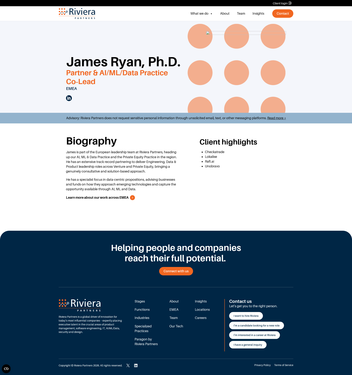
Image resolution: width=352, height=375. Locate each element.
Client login (280, 3)
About (225, 13)
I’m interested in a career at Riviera (255, 335)
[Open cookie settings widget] (6, 368)
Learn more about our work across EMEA (97, 197)
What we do (199, 13)
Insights (258, 13)
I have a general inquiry (248, 344)
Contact (283, 13)
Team (241, 13)
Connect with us (176, 271)
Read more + (276, 118)
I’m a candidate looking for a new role (257, 325)
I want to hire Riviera (246, 315)
